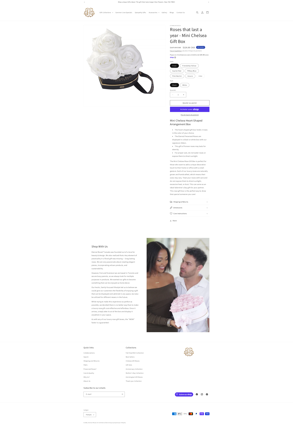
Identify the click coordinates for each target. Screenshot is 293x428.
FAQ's (86, 365)
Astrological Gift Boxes (134, 377)
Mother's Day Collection (135, 373)
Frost (174, 66)
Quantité (173, 90)
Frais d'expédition (176, 51)
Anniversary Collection (134, 369)
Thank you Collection (134, 381)
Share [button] (175, 221)
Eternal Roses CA (93, 423)
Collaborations (89, 353)
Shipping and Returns (92, 361)
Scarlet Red (176, 71)
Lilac (202, 76)
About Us (87, 381)
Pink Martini (177, 76)
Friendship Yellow (189, 66)
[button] (106, 12)
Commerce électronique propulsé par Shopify (112, 423)
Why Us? (87, 377)
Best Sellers (130, 357)
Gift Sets (129, 365)
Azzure (190, 76)
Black (174, 85)
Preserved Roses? (90, 369)
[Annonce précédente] (84, 2)
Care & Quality (89, 373)
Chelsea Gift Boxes (133, 361)
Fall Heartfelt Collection (135, 353)
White (184, 85)
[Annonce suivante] (208, 2)
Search (86, 357)
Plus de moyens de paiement (190, 115)
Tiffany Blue (191, 71)
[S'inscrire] (122, 394)
